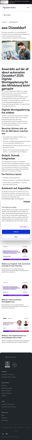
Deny (16, 236)
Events (4, 22)
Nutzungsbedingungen (7, 427)
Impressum (27, 427)
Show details (23, 226)
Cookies (16, 430)
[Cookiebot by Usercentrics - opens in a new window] (23, 202)
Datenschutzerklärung (18, 427)
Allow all (16, 231)
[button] (28, 7)
